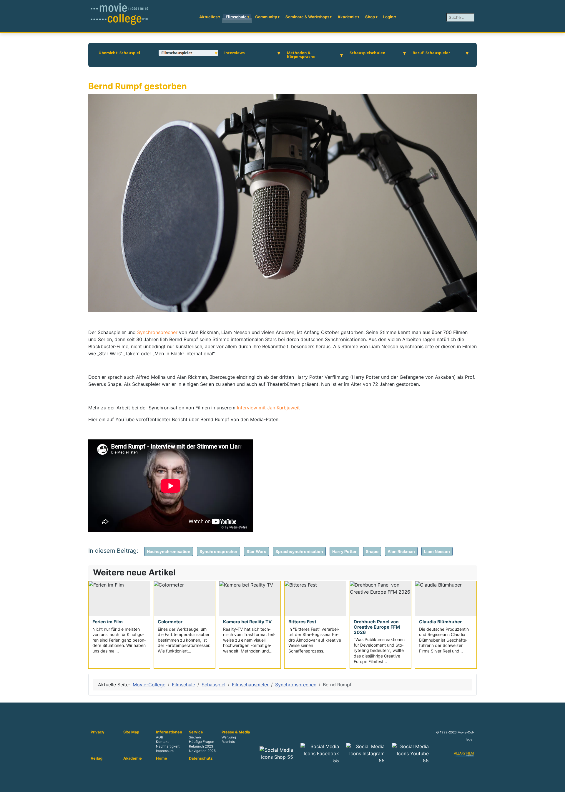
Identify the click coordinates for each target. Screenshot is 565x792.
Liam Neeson (437, 551)
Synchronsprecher (158, 332)
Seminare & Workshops (307, 16)
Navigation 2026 (202, 751)
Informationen (169, 732)
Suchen (195, 737)
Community (266, 16)
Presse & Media (236, 732)
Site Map (131, 732)
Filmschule (236, 16)
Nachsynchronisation (168, 551)
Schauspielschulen (367, 52)
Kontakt (162, 742)
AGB (159, 737)
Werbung (229, 737)
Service (196, 732)
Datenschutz (200, 758)
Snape (372, 551)
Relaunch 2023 (201, 746)
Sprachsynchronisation (299, 551)
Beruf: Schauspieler (431, 52)
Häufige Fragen (201, 742)
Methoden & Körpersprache (301, 54)
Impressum (165, 751)
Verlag (96, 758)
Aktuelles (208, 16)
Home (161, 758)
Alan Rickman (401, 551)
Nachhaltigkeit (168, 746)
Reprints (228, 742)
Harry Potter (344, 551)
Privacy (97, 732)
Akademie (347, 16)
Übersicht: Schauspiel (119, 52)
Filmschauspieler (176, 52)
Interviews (234, 52)
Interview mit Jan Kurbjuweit (268, 408)
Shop (370, 16)
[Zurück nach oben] (557, 784)
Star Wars (256, 551)
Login (388, 16)
